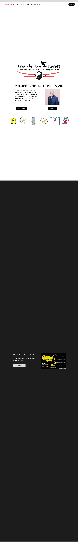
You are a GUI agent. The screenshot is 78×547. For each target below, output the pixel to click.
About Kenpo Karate (21, 108)
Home (17, 4)
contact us (71, 4)
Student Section (33, 4)
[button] (77, 1)
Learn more (19, 365)
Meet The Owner (52, 108)
